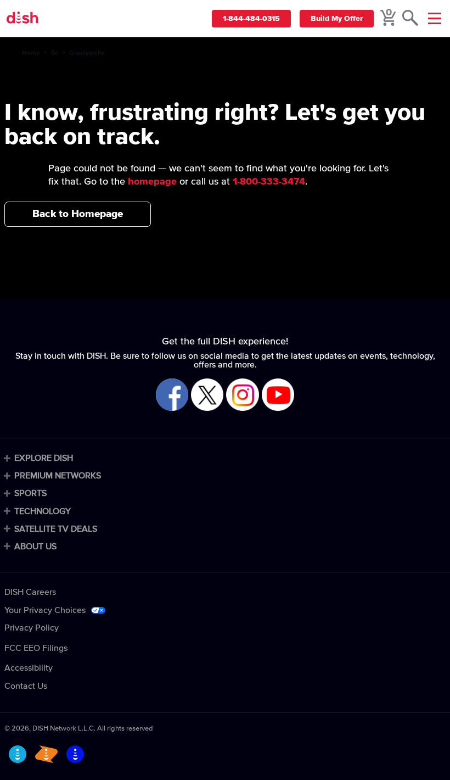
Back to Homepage (77, 214)
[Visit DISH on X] (207, 395)
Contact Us (25, 686)
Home (31, 53)
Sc (54, 53)
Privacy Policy (31, 627)
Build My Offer (337, 19)
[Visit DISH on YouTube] (278, 395)
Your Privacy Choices (45, 610)
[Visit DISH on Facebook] (172, 395)
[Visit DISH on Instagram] (242, 395)
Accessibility (28, 668)
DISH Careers (30, 592)
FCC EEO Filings (36, 648)
